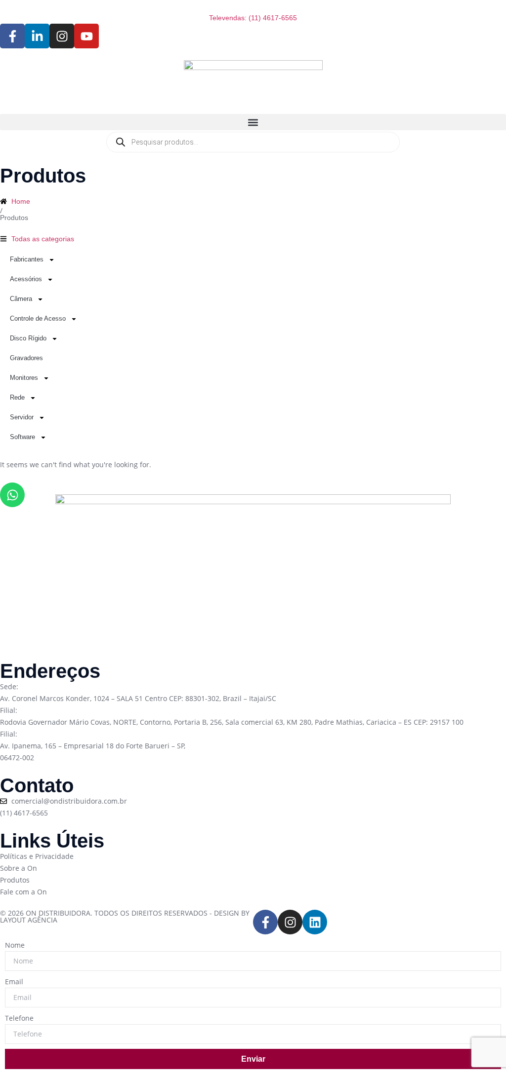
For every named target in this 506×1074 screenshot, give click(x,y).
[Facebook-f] (265, 922)
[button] (253, 122)
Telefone (19, 1018)
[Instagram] (290, 922)
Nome (15, 945)
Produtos (14, 218)
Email (14, 981)
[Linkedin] (314, 922)
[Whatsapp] (12, 494)
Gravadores (26, 358)
